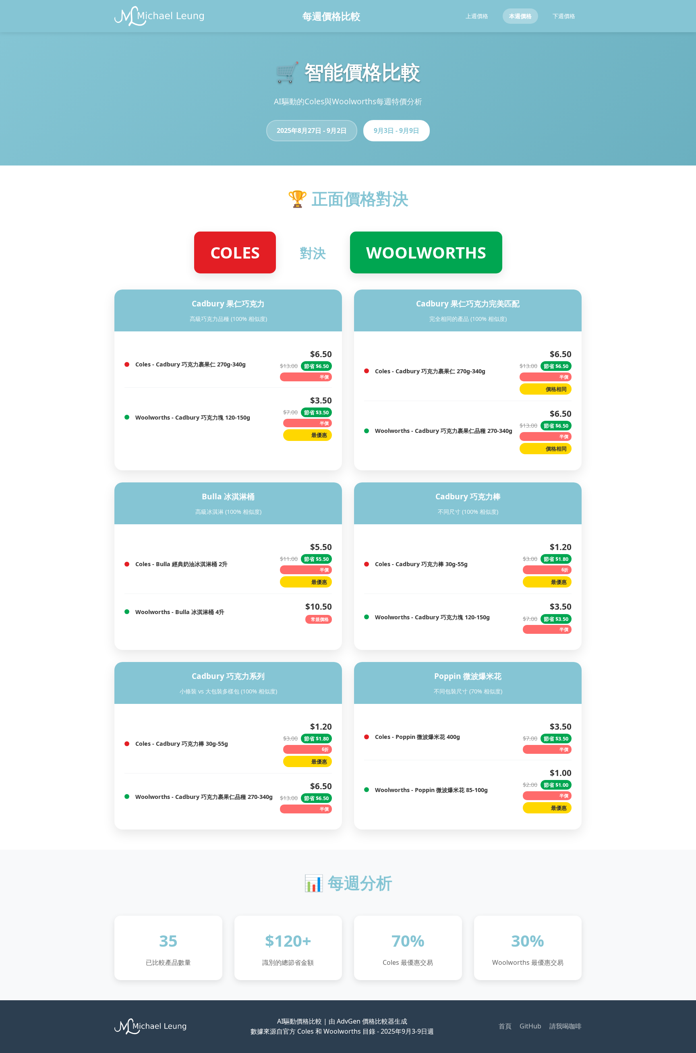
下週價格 (564, 16)
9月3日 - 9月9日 (396, 130)
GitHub (530, 1026)
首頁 (505, 1026)
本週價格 (520, 16)
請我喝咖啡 (565, 1026)
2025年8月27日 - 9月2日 (312, 130)
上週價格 (477, 16)
